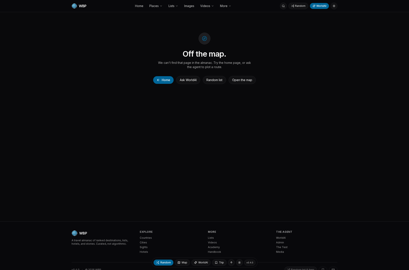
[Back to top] (231, 262)
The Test (282, 247)
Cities (143, 242)
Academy (214, 247)
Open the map (242, 80)
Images (189, 6)
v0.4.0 (249, 262)
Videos (205, 6)
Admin (280, 242)
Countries (146, 237)
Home (139, 6)
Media (280, 251)
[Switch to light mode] (334, 6)
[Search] (283, 6)
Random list (214, 80)
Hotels (144, 251)
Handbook (214, 251)
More (224, 6)
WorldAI (321, 5)
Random (300, 5)
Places (154, 6)
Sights (144, 247)
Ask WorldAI (188, 80)
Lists (171, 6)
